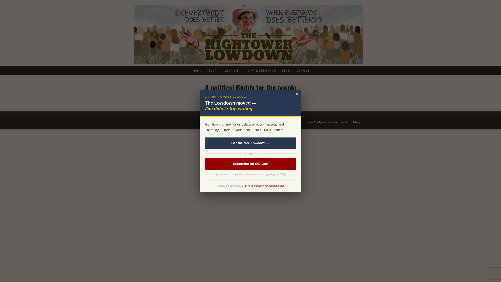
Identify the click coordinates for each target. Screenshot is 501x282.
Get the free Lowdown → (250, 143)
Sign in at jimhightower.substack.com (263, 185)
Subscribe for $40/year (250, 164)
